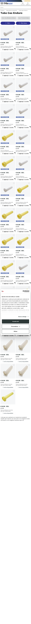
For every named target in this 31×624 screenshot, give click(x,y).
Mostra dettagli (22, 316)
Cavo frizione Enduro (23, 18)
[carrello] (27, 4)
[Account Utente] (22, 4)
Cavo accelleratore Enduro (9, 18)
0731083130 (4, 1)
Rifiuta (15, 331)
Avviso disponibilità (8, 361)
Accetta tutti (15, 321)
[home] (8, 3)
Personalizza (14, 326)
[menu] (2, 4)
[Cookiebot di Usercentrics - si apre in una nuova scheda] (22, 291)
